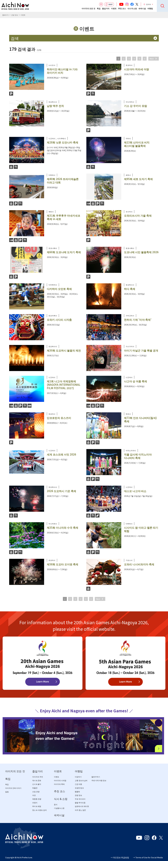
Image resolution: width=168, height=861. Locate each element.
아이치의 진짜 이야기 (13, 788)
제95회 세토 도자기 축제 (138, 179)
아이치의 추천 (37, 777)
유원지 (34, 803)
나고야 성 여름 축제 (135, 381)
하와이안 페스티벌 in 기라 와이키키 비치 (62, 70)
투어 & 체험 (36, 806)
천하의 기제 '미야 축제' (137, 319)
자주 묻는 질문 (80, 810)
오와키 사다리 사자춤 (59, 319)
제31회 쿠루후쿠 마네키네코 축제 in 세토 (63, 217)
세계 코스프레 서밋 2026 (61, 454)
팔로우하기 (95, 777)
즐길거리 (105, 8)
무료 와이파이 (80, 799)
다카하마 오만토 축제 (59, 289)
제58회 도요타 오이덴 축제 (62, 564)
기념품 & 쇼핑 (59, 808)
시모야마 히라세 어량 (136, 69)
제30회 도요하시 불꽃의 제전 (64, 350)
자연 (34, 795)
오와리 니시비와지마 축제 (139, 564)
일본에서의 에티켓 (82, 806)
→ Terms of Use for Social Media (148, 857)
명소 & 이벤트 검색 (39, 810)
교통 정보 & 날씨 (81, 781)
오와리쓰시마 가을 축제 (138, 215)
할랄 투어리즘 (80, 803)
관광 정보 (14, 15)
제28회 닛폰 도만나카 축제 (62, 142)
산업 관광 (36, 792)
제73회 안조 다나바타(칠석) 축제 (140, 419)
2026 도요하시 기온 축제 (61, 491)
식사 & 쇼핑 (132, 8)
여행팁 (150, 8)
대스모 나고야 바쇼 (135, 491)
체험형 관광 (36, 799)
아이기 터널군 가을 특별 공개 (141, 350)
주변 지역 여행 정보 (98, 781)
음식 (55, 805)
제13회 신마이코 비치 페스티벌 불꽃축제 (136, 144)
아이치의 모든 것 (88, 8)
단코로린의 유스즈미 (59, 418)
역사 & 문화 (36, 781)
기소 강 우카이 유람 (135, 106)
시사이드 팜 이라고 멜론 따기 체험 (141, 529)
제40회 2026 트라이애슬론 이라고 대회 (63, 180)
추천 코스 (122, 8)
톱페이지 (5, 15)
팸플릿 (77, 792)
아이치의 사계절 (60, 781)
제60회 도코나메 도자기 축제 (64, 252)
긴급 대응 (78, 784)
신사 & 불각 (36, 784)
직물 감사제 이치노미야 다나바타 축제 (138, 456)
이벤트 (114, 8)
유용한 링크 (79, 788)
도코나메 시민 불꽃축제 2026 (141, 252)
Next (152, 58)
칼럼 (7, 792)
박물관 (34, 788)
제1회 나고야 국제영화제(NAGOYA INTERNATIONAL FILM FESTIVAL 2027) (63, 384)
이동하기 (78, 777)
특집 (99, 8)
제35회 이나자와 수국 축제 (62, 527)
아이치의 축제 (59, 784)
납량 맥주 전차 (55, 106)
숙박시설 (142, 8)
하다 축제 (129, 289)
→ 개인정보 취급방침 (120, 857)
